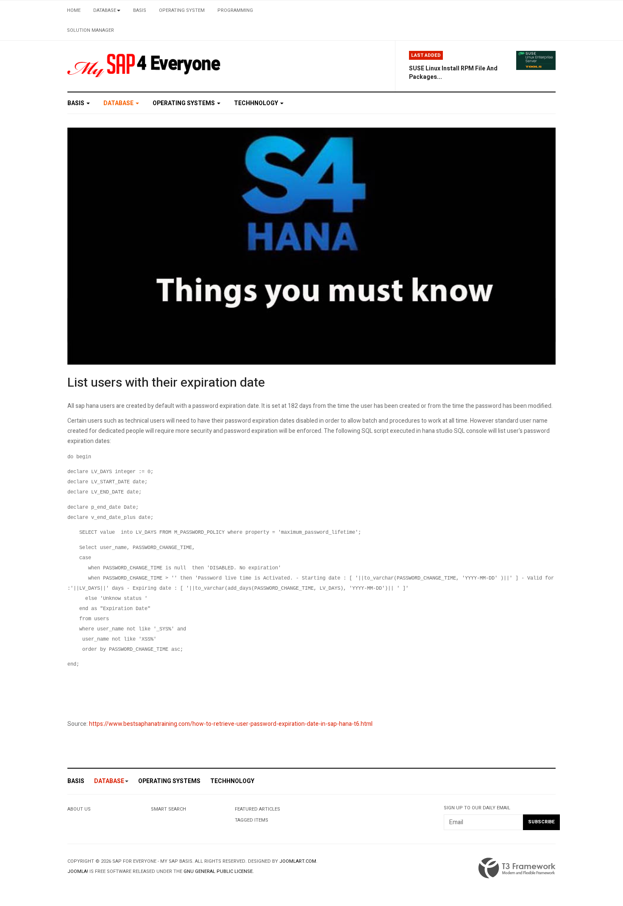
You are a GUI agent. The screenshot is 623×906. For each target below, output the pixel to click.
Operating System (182, 10)
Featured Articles (257, 809)
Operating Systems (184, 103)
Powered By (517, 868)
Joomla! (77, 871)
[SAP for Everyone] (144, 63)
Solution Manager (90, 30)
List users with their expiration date (166, 383)
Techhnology (256, 103)
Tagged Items (251, 820)
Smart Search (168, 809)
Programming (235, 10)
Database (104, 10)
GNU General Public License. (219, 871)
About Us (79, 809)
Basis (139, 10)
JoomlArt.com (297, 861)
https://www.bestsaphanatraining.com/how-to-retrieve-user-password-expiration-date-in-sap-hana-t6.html (231, 723)
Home (74, 10)
